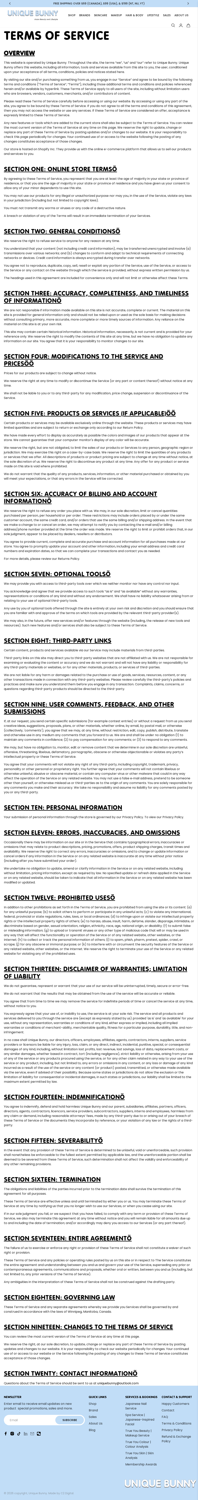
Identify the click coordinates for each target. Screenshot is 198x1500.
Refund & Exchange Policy (176, 1438)
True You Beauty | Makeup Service (138, 1433)
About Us (95, 1423)
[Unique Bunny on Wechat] (39, 1434)
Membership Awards (141, 1464)
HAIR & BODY (134, 15)
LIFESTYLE (153, 15)
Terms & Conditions (176, 1423)
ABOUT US (181, 15)
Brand (93, 1410)
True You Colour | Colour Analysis (138, 1444)
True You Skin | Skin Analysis (139, 1455)
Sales (93, 1417)
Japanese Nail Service (136, 1406)
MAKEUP (116, 15)
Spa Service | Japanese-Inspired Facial (139, 1419)
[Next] (188, 3)
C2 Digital (67, 1493)
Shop (92, 1404)
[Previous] (10, 3)
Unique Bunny (38, 1493)
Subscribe (69, 1420)
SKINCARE (100, 15)
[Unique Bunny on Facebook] (6, 1434)
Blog (92, 1430)
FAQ (165, 1417)
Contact (168, 1410)
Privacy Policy (172, 1430)
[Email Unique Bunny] (32, 1434)
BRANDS (84, 15)
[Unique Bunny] (33, 15)
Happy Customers (175, 1404)
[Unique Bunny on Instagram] (12, 1434)
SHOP (71, 15)
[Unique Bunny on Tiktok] (19, 1434)
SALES (167, 15)
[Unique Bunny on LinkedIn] (25, 1434)
